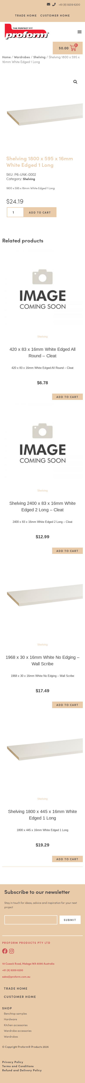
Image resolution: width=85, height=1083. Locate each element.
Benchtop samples (15, 1013)
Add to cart (40, 212)
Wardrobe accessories (17, 1030)
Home (6, 57)
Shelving (39, 57)
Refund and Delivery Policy (22, 1070)
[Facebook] (5, 951)
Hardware (10, 1019)
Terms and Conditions (18, 1066)
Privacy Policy (12, 1062)
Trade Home (26, 15)
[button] (79, 31)
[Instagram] (11, 951)
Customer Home (55, 15)
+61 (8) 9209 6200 (12, 970)
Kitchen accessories (15, 1025)
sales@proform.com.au (16, 976)
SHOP (7, 1008)
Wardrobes (22, 57)
